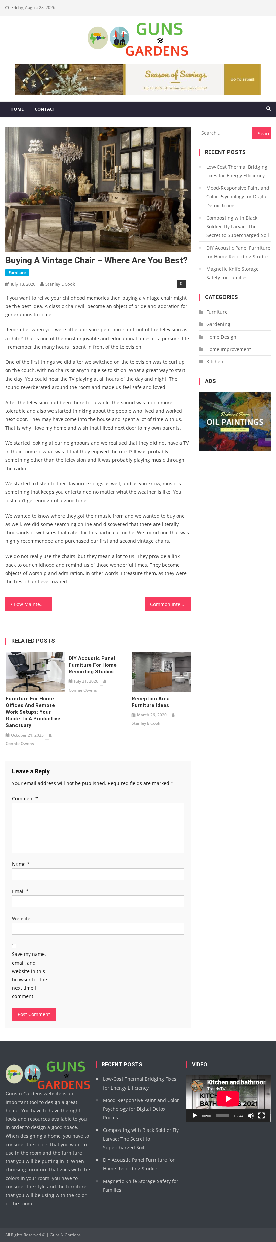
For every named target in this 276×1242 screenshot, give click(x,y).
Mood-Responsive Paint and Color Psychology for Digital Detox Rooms (237, 197)
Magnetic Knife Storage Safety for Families (232, 273)
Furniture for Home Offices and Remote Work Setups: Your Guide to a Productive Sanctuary (33, 712)
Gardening (218, 324)
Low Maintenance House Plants (33, 604)
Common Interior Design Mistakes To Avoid (170, 604)
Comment (25, 798)
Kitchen (214, 361)
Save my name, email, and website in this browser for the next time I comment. (29, 975)
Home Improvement (228, 349)
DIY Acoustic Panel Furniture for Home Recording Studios (93, 665)
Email (20, 891)
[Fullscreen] (261, 1115)
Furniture (17, 272)
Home (17, 109)
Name (21, 864)
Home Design (221, 337)
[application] (228, 1098)
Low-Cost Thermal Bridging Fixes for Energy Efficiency (236, 171)
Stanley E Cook (60, 284)
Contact (45, 109)
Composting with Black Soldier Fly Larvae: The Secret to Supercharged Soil (237, 226)
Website (21, 918)
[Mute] (250, 1115)
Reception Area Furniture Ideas (151, 702)
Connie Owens (20, 743)
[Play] (194, 1115)
